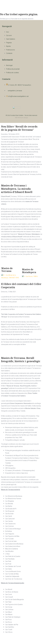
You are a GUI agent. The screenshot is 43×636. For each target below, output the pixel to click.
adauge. (25, 118)
